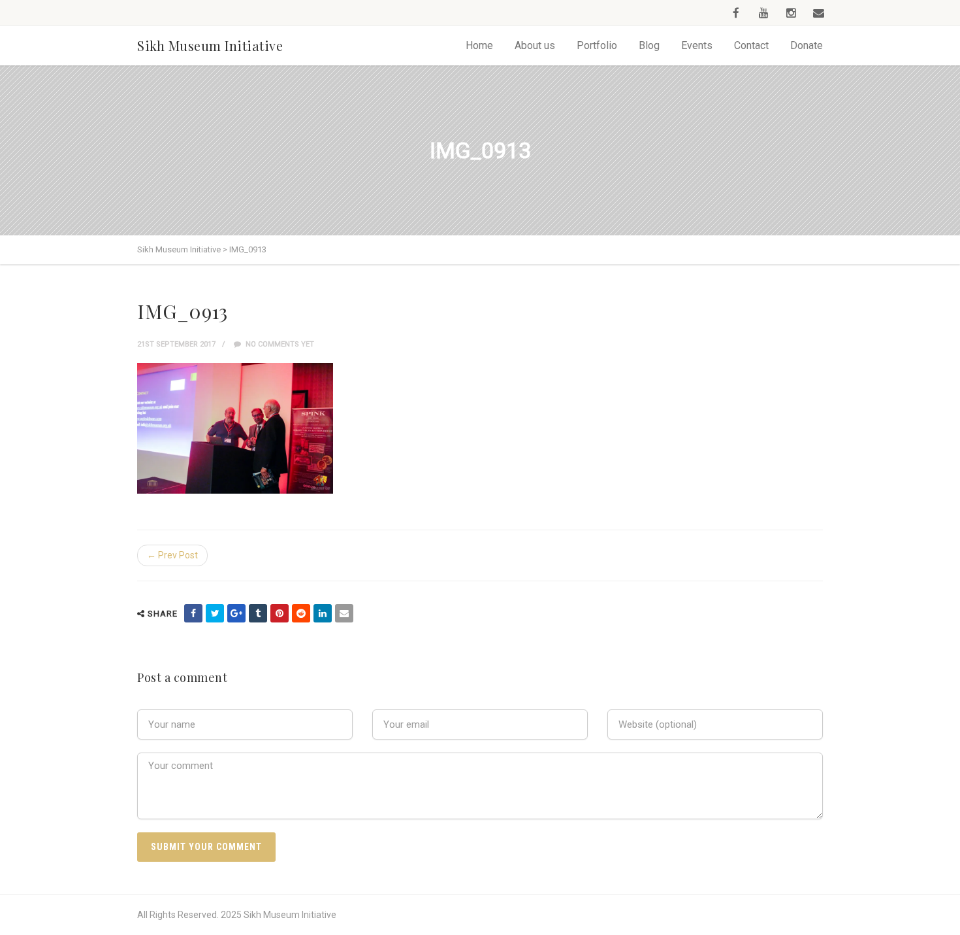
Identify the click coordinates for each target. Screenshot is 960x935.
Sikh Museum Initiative (210, 45)
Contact (751, 45)
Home (479, 45)
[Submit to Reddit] (301, 613)
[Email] (344, 613)
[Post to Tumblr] (258, 613)
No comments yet (279, 344)
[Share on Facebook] (193, 613)
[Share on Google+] (236, 613)
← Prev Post (172, 555)
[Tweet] (215, 613)
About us (535, 45)
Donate (806, 45)
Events (696, 45)
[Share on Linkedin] (322, 613)
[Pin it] (279, 613)
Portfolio (597, 45)
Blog (649, 45)
